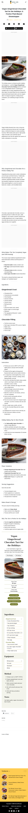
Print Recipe (19, 28)
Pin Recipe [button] (18, 555)
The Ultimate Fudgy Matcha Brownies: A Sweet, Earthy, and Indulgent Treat (17, 796)
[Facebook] (4, 24)
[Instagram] (14, 811)
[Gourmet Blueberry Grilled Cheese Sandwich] (4, 783)
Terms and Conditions (16, 806)
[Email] (23, 24)
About (10, 808)
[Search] (2, 2)
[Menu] (25, 2)
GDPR (25, 806)
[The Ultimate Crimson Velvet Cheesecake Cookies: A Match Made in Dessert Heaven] (4, 790)
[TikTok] (16, 811)
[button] (21, 619)
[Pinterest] (14, 24)
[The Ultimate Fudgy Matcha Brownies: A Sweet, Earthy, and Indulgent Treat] (4, 797)
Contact (17, 808)
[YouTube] (18, 811)
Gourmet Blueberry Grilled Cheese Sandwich (16, 783)
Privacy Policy (5, 806)
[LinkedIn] (19, 24)
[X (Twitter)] (9, 24)
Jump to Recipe (10, 28)
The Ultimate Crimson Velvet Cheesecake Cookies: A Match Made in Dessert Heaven (17, 790)
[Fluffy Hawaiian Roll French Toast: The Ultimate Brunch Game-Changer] (4, 776)
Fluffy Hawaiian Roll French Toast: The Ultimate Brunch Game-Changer (17, 776)
